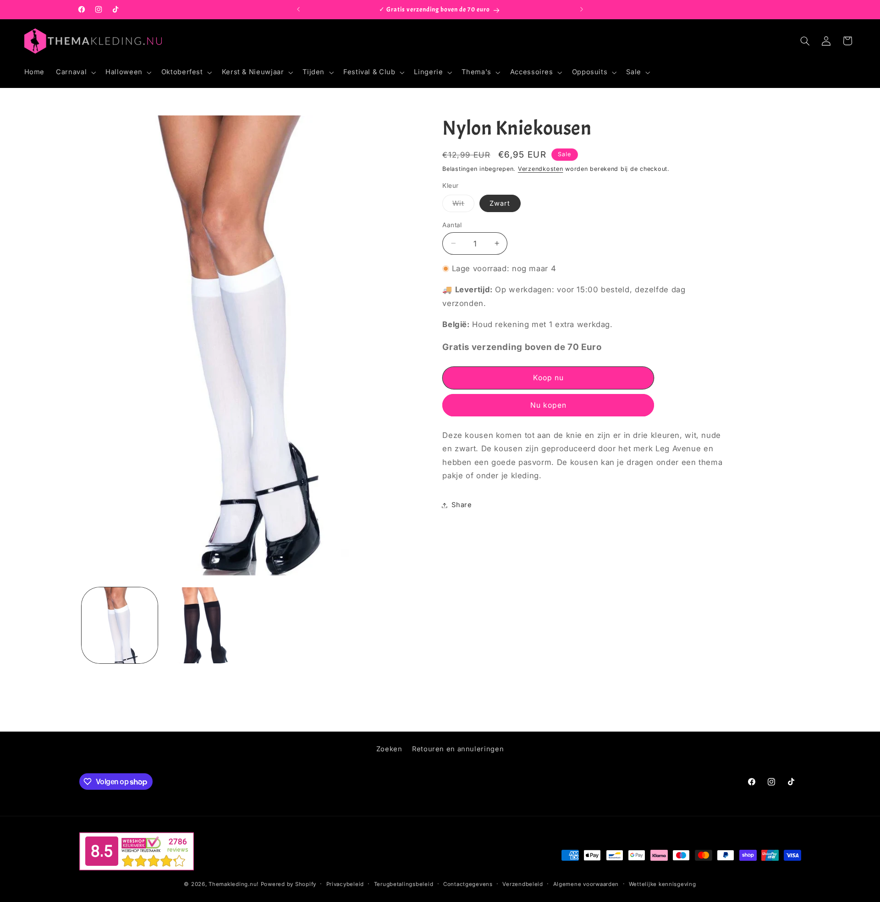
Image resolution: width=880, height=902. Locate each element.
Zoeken (389, 749)
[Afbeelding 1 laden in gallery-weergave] (120, 625)
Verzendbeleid (522, 884)
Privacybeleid (345, 884)
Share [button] (461, 505)
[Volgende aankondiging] (582, 9)
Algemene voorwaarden (586, 884)
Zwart (500, 203)
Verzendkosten (540, 168)
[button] (75, 72)
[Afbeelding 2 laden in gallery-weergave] (200, 625)
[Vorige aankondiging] (298, 9)
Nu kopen (548, 404)
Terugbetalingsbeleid (404, 884)
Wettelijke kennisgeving (662, 884)
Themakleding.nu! (233, 884)
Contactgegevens (468, 884)
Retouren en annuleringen (458, 749)
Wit (463, 205)
